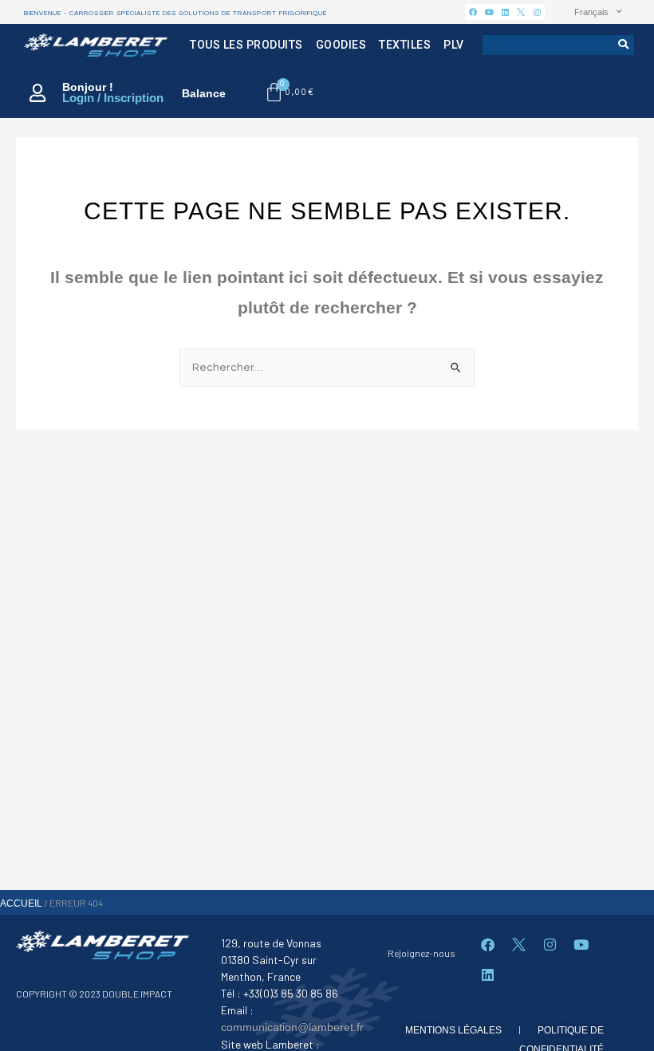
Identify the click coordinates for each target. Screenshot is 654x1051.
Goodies (341, 44)
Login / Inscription (113, 97)
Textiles (405, 44)
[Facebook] (473, 12)
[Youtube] (489, 12)
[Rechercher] (624, 45)
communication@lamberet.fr (292, 1027)
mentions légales (453, 1030)
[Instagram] (537, 12)
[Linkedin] (505, 12)
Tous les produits (246, 44)
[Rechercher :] (327, 366)
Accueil (21, 903)
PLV (453, 44)
